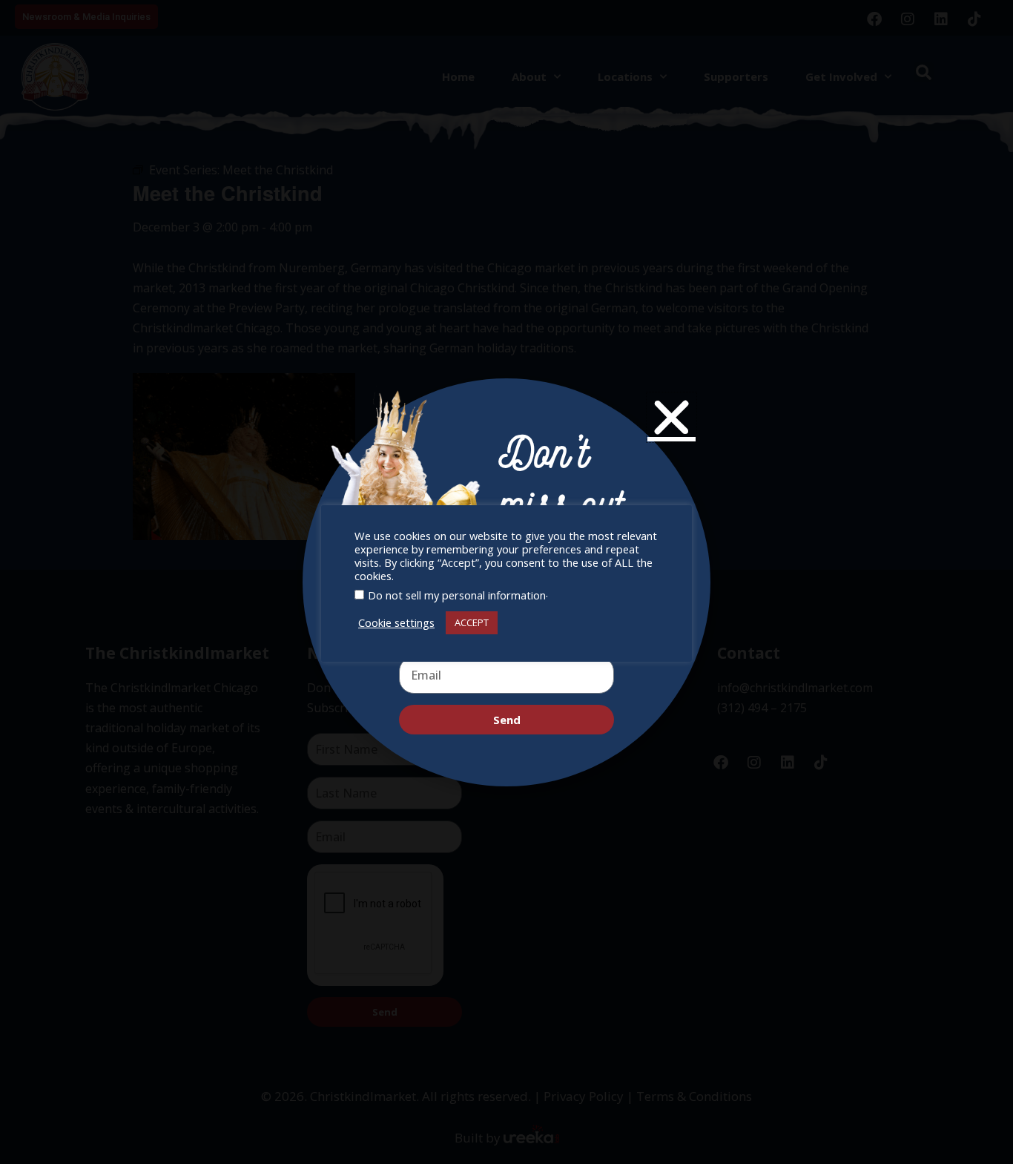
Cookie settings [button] (396, 622)
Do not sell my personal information (457, 595)
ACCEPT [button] (472, 622)
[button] (671, 417)
